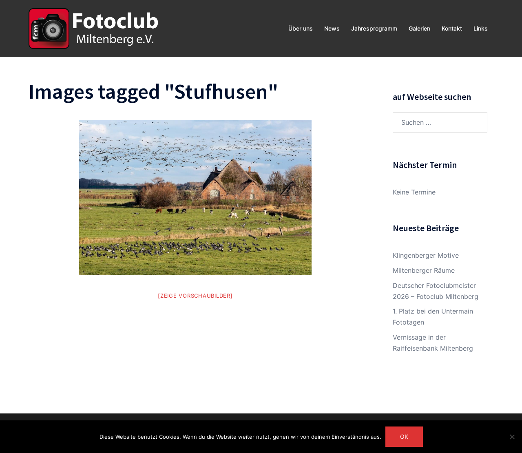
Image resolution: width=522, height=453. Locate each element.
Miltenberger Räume (424, 270)
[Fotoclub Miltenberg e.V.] (94, 28)
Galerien (419, 28)
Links (480, 28)
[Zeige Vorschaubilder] (195, 295)
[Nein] (512, 437)
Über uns (300, 28)
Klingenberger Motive (426, 255)
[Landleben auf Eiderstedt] (195, 197)
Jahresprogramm (374, 28)
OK (404, 436)
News (332, 28)
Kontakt (452, 28)
